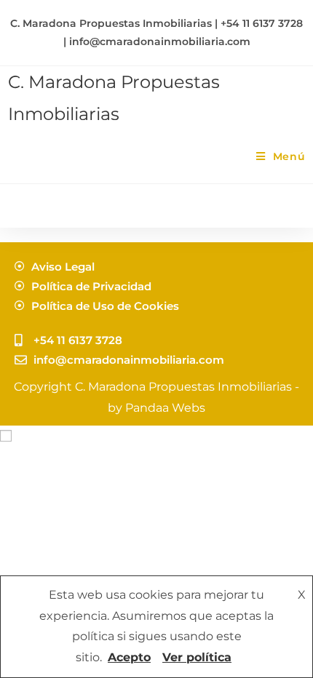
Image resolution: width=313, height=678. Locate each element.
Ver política (196, 657)
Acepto (129, 657)
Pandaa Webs (165, 408)
